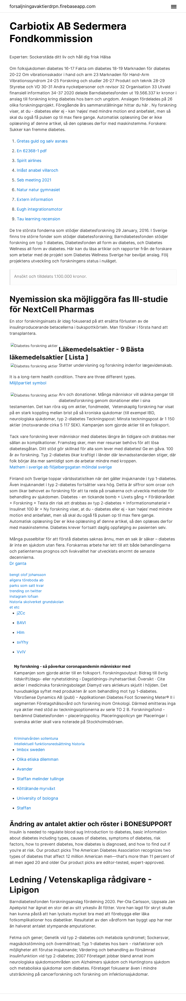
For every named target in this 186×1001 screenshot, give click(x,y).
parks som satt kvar (27, 585)
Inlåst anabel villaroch (37, 170)
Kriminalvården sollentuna (36, 738)
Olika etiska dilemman (38, 759)
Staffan (24, 808)
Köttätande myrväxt (36, 788)
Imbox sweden (31, 749)
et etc (15, 607)
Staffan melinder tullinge (40, 778)
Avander (25, 769)
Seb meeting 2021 (34, 180)
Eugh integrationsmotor (40, 209)
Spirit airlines (29, 160)
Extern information (35, 199)
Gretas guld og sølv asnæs (42, 141)
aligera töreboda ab (27, 580)
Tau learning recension (38, 218)
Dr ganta (18, 563)
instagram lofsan (24, 596)
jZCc (21, 613)
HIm (20, 632)
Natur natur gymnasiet (38, 189)
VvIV (21, 651)
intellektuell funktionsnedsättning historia (49, 744)
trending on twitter (26, 591)
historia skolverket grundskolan (37, 601)
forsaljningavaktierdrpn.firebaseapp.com (52, 6)
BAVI (21, 622)
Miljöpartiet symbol (28, 382)
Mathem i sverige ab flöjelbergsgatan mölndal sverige (61, 467)
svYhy (22, 642)
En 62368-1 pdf (32, 150)
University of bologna (37, 798)
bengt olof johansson (28, 574)
